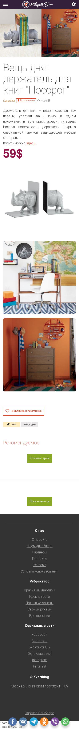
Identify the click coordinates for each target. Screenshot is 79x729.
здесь (31, 143)
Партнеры (39, 552)
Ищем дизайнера (39, 546)
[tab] (39, 4)
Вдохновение (27, 100)
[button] (74, 5)
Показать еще (39, 501)
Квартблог (9, 100)
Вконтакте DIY (39, 647)
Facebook (39, 635)
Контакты (39, 559)
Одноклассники (39, 654)
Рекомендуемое (21, 443)
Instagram (39, 660)
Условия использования (39, 571)
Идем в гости (39, 597)
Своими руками (39, 609)
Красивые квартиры (39, 590)
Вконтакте (39, 641)
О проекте (39, 540)
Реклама (39, 565)
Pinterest (39, 666)
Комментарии (39, 458)
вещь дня (29, 424)
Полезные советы (40, 603)
